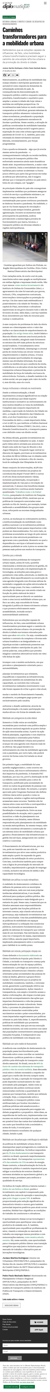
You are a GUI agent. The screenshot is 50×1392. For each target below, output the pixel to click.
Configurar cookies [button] (27, 1387)
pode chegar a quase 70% (18, 1198)
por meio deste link (27, 1382)
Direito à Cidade (9, 17)
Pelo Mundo (7, 1324)
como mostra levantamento (28, 285)
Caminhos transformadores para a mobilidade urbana (25, 36)
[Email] (17, 75)
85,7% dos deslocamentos (18, 1153)
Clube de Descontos (9, 1322)
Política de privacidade (10, 1327)
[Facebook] (5, 75)
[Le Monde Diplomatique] (16, 6)
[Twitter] (9, 75)
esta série (21, 635)
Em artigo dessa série (23, 333)
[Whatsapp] (13, 75)
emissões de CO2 (18, 1162)
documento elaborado (28, 955)
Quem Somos (7, 1319)
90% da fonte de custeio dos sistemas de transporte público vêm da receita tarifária (23, 1066)
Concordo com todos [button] (11, 1387)
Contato (5, 1329)
